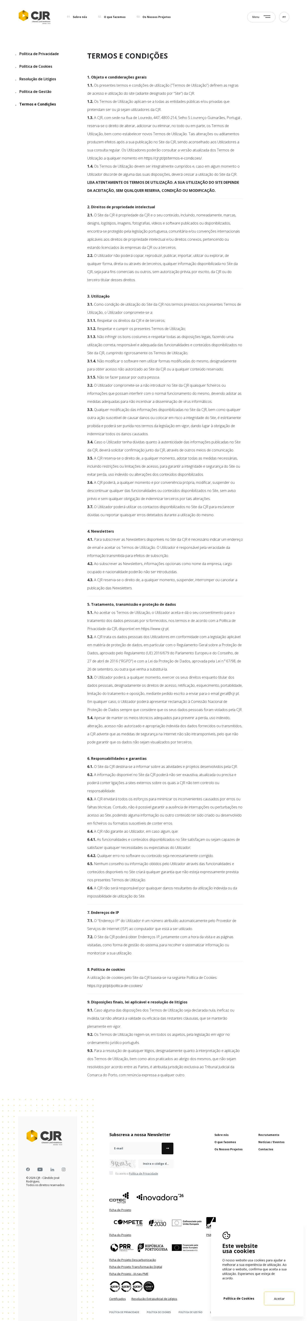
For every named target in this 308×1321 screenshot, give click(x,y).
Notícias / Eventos (271, 1142)
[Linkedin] (52, 1169)
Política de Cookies (33, 66)
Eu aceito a (136, 1173)
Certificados (117, 1299)
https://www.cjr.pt (155, 628)
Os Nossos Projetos (157, 17)
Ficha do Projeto (120, 1235)
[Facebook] (28, 1169)
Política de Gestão (33, 91)
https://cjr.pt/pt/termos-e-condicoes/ (173, 158)
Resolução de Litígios (35, 78)
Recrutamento (268, 1135)
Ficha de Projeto (120, 1210)
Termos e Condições (35, 104)
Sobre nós (80, 17)
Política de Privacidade (37, 53)
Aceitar (279, 1298)
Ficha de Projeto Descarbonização (132, 1260)
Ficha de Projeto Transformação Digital (135, 1267)
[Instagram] (63, 1169)
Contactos (265, 1149)
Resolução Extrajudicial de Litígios (154, 1299)
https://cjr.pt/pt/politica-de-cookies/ (115, 985)
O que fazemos (115, 17)
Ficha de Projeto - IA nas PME (128, 1274)
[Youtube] (40, 1169)
